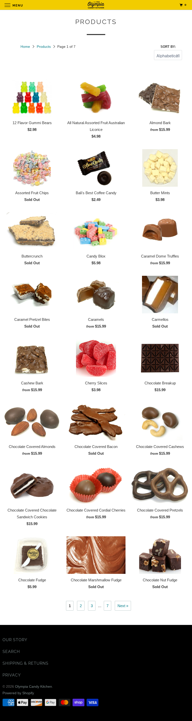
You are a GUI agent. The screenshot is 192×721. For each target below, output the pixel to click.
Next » (123, 606)
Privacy (11, 675)
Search (11, 651)
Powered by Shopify (18, 693)
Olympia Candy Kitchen (33, 686)
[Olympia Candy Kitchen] (96, 5)
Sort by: (168, 47)
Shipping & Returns (25, 663)
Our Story (14, 639)
